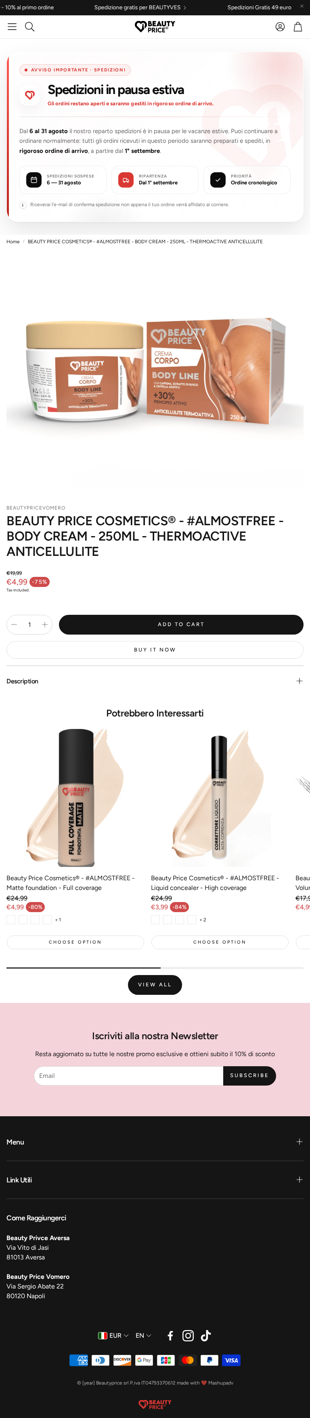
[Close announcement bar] (302, 6)
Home (13, 241)
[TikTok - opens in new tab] (206, 1335)
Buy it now (155, 650)
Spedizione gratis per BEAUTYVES (101, 7)
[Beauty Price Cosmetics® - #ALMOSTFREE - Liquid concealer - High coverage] (220, 798)
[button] (12, 26)
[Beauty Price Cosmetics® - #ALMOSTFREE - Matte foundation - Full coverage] (75, 798)
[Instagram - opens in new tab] (188, 1335)
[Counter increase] (45, 624)
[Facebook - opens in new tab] (170, 1335)
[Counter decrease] (14, 624)
